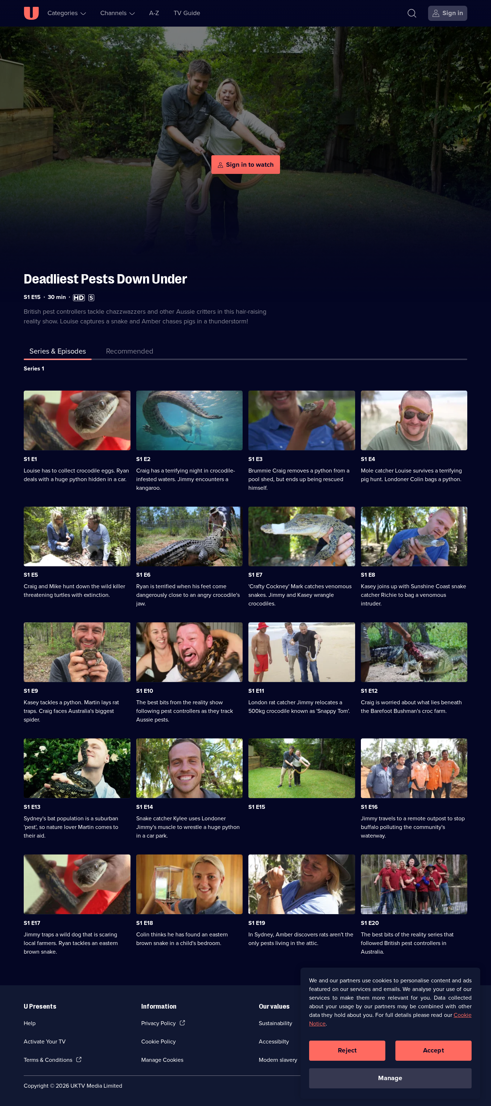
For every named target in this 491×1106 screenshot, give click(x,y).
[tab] (129, 352)
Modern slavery (278, 1060)
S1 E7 (255, 575)
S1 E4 (368, 459)
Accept (433, 1050)
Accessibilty (274, 1041)
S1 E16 (369, 807)
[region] (390, 1033)
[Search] (411, 13)
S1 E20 (370, 923)
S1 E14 (144, 807)
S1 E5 (31, 575)
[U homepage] (31, 13)
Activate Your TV (45, 1041)
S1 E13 (32, 807)
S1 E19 (256, 923)
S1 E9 (31, 691)
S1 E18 (144, 923)
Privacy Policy (158, 1023)
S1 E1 (30, 459)
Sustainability (275, 1023)
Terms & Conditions (48, 1060)
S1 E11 (256, 691)
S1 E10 (144, 691)
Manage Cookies (162, 1060)
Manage (390, 1078)
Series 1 (34, 368)
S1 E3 (255, 459)
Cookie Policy (158, 1041)
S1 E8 (368, 575)
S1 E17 (32, 923)
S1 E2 (143, 459)
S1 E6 (143, 575)
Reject (347, 1050)
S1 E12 (369, 691)
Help (30, 1023)
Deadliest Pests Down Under (105, 279)
